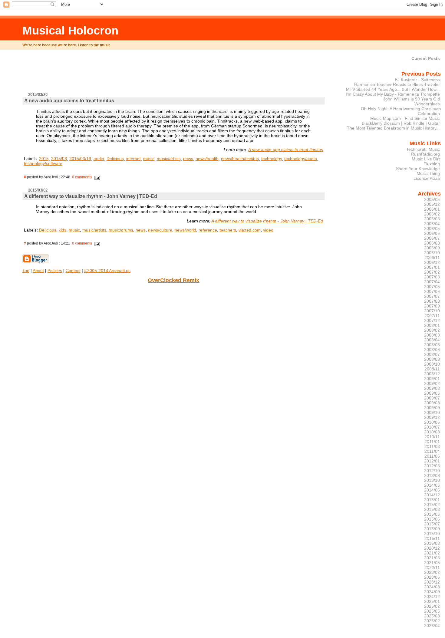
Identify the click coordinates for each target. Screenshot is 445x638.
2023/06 (432, 577)
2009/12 (432, 417)
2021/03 (432, 557)
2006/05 (432, 228)
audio (99, 158)
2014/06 (432, 490)
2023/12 (432, 582)
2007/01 (432, 267)
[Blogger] (35, 262)
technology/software (43, 163)
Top (25, 270)
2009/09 (432, 407)
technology (271, 158)
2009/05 (432, 393)
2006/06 (432, 233)
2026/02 (432, 620)
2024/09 (432, 591)
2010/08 (432, 431)
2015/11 (432, 538)
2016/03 (432, 543)
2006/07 (432, 238)
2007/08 (432, 301)
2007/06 (432, 291)
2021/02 (432, 553)
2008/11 (432, 369)
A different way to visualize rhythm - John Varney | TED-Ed (267, 221)
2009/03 (432, 388)
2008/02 (432, 330)
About (38, 270)
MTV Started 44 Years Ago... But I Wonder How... (393, 89)
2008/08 (432, 359)
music (148, 158)
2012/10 (432, 470)
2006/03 (432, 218)
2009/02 (432, 383)
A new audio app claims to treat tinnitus (285, 149)
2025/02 (432, 606)
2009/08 (432, 402)
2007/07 (432, 296)
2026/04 (432, 625)
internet (133, 158)
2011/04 (432, 451)
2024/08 (432, 586)
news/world (185, 230)
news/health (207, 158)
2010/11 (432, 436)
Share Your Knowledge (418, 168)
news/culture (160, 230)
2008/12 (432, 373)
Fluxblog (432, 163)
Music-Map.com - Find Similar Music (405, 118)
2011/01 (432, 441)
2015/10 (432, 533)
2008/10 (432, 364)
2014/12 (432, 494)
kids (62, 230)
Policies (55, 270)
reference (208, 230)
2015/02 (432, 504)
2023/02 (432, 572)
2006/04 (432, 223)
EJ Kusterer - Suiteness (417, 79)
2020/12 (432, 548)
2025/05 (432, 611)
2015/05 (432, 514)
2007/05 (432, 286)
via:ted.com (250, 230)
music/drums (121, 230)
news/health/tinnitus (240, 158)
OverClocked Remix (173, 280)
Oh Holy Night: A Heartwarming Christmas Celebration (401, 111)
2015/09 (432, 528)
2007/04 (432, 281)
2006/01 (432, 209)
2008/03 (432, 335)
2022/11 (432, 567)
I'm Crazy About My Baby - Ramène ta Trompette (393, 94)
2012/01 (432, 461)
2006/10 (432, 252)
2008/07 (432, 354)
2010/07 (432, 427)
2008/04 (432, 339)
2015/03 (59, 158)
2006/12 (432, 262)
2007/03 (432, 277)
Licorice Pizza (427, 178)
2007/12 (432, 320)
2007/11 (432, 315)
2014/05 (432, 485)
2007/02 (432, 272)
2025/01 (432, 601)
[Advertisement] (173, 73)
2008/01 (432, 325)
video (268, 230)
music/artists (169, 158)
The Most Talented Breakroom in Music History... (393, 128)
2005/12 (432, 204)
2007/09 (432, 306)
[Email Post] (96, 177)
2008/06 (432, 349)
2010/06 (432, 422)
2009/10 (432, 412)
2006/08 (432, 243)
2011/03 (432, 446)
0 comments (82, 177)
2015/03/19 (80, 158)
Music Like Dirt (426, 158)
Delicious (115, 158)
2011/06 (432, 456)
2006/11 (432, 257)
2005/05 (432, 199)
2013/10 (432, 480)
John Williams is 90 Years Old (411, 99)
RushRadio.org (425, 154)
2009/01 (432, 378)
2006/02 (432, 214)
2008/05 (432, 344)
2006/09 (432, 247)
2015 (44, 158)
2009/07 (432, 398)
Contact (73, 270)
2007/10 (432, 310)
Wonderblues (427, 103)
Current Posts (425, 58)
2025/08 (432, 615)
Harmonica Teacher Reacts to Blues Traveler (397, 84)
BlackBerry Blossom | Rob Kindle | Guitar (401, 123)
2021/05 (432, 562)
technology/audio (300, 158)
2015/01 (432, 499)
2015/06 (432, 519)
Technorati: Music (423, 149)
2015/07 (432, 523)
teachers (227, 230)
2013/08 (432, 475)
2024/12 (432, 596)
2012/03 (432, 465)
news (188, 158)
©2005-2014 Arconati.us (107, 270)
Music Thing (428, 173)
